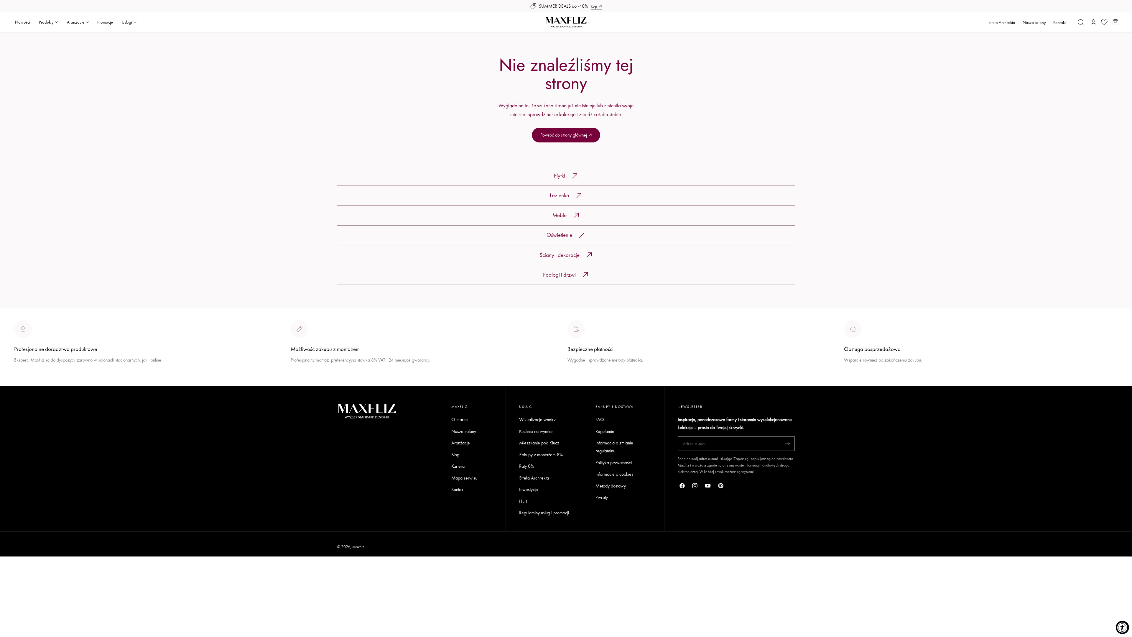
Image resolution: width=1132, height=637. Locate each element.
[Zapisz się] (787, 443)
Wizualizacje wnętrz (537, 419)
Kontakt (1059, 22)
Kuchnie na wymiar (536, 431)
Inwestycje (528, 489)
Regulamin (604, 431)
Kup (594, 6)
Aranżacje (460, 443)
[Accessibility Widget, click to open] (1122, 627)
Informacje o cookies (614, 474)
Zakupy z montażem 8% (541, 455)
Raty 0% (526, 466)
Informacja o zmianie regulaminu (614, 447)
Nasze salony (1034, 22)
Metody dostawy (610, 486)
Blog (455, 455)
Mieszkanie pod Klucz (539, 443)
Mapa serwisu (464, 478)
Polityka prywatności (613, 462)
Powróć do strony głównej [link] (563, 135)
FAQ (599, 419)
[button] (1081, 22)
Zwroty (601, 498)
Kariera (458, 466)
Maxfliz (358, 546)
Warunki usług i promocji (313, 374)
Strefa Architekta (1001, 22)
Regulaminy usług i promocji (544, 513)
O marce (22, 382)
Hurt (523, 501)
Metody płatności (859, 382)
